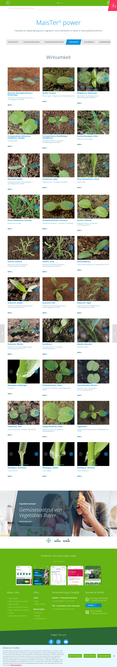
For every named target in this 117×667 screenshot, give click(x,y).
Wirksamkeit (74, 42)
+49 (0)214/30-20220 (99, 613)
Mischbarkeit (89, 42)
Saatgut (37, 616)
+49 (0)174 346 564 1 (99, 600)
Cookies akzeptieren (104, 656)
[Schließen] (114, 656)
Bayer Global (13, 598)
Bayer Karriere (14, 604)
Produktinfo (13, 42)
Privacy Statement (16, 665)
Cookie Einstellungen (75, 656)
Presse (11, 613)
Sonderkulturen (41, 618)
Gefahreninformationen (54, 42)
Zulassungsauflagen (31, 42)
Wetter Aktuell (40, 604)
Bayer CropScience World (18, 601)
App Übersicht (59, 561)
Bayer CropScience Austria (18, 607)
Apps (36, 601)
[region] (58, 656)
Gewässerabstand (106, 42)
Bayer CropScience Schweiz (19, 610)
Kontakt (91, 605)
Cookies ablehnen (90, 656)
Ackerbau (38, 613)
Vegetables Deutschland (18, 616)
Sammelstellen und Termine (63, 601)
